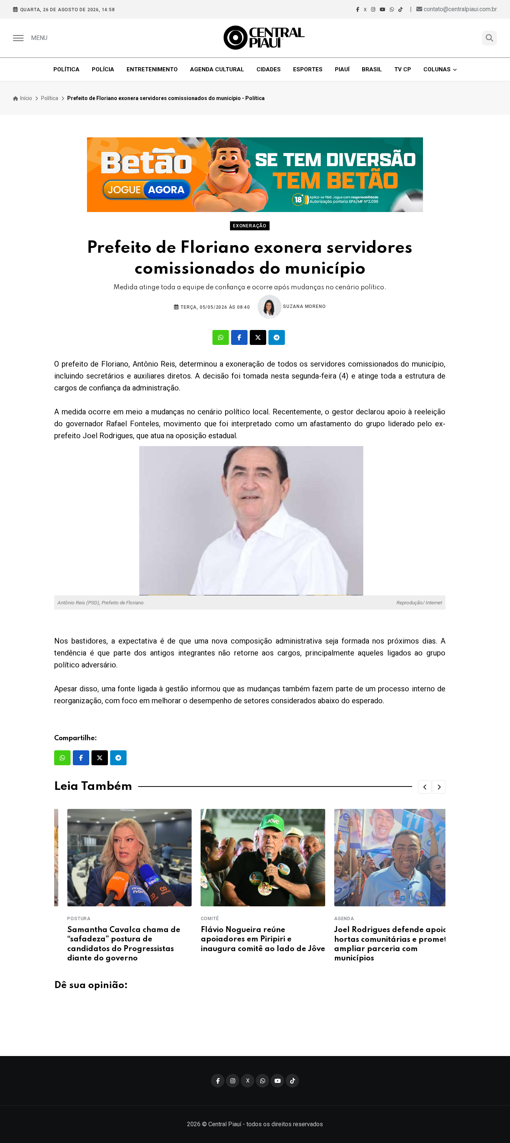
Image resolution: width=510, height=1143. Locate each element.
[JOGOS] (255, 174)
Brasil (372, 69)
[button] (425, 787)
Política (66, 69)
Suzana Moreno (304, 306)
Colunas (437, 69)
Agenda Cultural (217, 69)
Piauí (342, 69)
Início (25, 98)
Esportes (308, 69)
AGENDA (331, 918)
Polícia (103, 69)
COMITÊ (196, 918)
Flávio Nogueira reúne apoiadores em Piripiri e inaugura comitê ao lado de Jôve (249, 939)
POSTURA (66, 918)
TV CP (402, 69)
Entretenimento (152, 69)
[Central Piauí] (264, 38)
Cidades (268, 69)
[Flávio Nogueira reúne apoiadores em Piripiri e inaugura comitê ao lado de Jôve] (249, 857)
